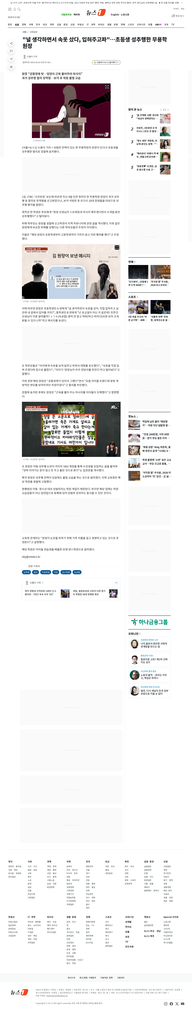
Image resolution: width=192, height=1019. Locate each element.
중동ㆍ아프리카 (72, 880)
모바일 (30, 929)
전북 (88, 890)
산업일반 (167, 866)
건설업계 (12, 936)
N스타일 (89, 942)
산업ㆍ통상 (51, 873)
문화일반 (70, 936)
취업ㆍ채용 (168, 901)
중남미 (69, 884)
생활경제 (167, 887)
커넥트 (176, 9)
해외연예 (89, 936)
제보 (182, 9)
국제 (68, 861)
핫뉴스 (132, 416)
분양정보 (12, 929)
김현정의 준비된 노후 (149, 640)
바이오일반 (51, 932)
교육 (29, 873)
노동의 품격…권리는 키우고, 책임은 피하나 (154, 676)
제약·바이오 (52, 925)
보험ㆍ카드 (148, 877)
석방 (56, 572)
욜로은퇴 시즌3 (147, 655)
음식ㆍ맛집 (71, 963)
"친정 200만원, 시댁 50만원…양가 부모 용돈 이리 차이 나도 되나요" (156, 438)
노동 (29, 880)
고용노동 (50, 880)
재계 (165, 870)
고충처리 (120, 977)
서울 (88, 870)
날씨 (29, 887)
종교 (68, 929)
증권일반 (147, 880)
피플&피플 (70, 897)
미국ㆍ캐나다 (72, 870)
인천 (88, 877)
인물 (29, 890)
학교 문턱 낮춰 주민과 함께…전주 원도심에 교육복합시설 (111, 2)
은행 (146, 873)
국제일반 (70, 904)
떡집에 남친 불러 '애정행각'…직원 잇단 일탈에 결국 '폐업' (156, 425)
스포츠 (132, 297)
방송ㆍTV (90, 925)
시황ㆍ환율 (148, 884)
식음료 (166, 894)
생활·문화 (71, 917)
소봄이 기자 (32, 56)
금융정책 (147, 870)
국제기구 (70, 894)
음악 (88, 932)
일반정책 (12, 925)
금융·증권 (149, 861)
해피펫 (77, 14)
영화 (88, 929)
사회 (24, 32)
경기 (88, 873)
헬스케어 (50, 929)
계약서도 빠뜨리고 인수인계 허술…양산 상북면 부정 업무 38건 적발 (53, 2)
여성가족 (31, 894)
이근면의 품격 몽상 (148, 671)
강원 (88, 880)
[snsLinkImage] (165, 1003)
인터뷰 (88, 939)
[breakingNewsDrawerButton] (14, 9)
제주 (88, 908)
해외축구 (109, 932)
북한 (127, 861)
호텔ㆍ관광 (168, 897)
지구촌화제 (71, 901)
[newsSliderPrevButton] (161, 109)
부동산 (11, 917)
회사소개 (71, 977)
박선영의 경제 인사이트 (150, 687)
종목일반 (109, 946)
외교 (107, 861)
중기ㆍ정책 (168, 880)
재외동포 (109, 873)
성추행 (26, 572)
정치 (10, 861)
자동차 (166, 877)
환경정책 (50, 887)
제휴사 (147, 917)
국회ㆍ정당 (13, 870)
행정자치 (89, 866)
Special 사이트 (171, 917)
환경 (29, 884)
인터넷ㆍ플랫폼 (34, 922)
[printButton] (11, 67)
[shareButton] (11, 43)
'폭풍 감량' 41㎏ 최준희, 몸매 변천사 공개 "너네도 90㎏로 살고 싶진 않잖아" (156, 451)
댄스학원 (66, 572)
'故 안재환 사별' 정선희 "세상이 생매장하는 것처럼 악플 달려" (147, 118)
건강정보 (70, 942)
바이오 (50, 917)
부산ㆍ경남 (90, 901)
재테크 (147, 887)
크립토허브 (66, 14)
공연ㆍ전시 (71, 922)
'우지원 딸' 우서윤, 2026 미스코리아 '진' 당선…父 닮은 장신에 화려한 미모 (156, 476)
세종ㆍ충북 (90, 884)
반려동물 (70, 956)
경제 (49, 861)
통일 (107, 870)
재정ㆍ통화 (51, 870)
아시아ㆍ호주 (72, 873)
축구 (107, 929)
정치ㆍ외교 (129, 866)
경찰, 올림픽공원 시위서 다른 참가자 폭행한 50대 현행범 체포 (89, 593)
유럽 (68, 877)
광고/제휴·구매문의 (88, 977)
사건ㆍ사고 (32, 866)
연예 (130, 262)
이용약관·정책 (106, 977)
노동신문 (125, 14)
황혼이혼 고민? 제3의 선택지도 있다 (154, 661)
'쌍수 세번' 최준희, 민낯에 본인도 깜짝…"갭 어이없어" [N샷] (147, 144)
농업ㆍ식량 (51, 884)
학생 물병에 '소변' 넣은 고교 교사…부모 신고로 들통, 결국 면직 (156, 463)
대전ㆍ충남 (90, 887)
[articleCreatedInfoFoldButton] (51, 62)
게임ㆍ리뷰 (32, 939)
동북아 (69, 866)
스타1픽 (166, 929)
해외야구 (109, 925)
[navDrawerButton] (10, 9)
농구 (107, 939)
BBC (146, 922)
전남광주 (89, 894)
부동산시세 (12, 932)
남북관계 (128, 884)
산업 (165, 861)
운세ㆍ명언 (71, 949)
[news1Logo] (19, 992)
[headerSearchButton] (19, 9)
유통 (165, 884)
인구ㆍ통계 (51, 877)
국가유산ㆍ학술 (72, 932)
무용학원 (46, 572)
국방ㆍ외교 (110, 866)
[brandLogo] (96, 12)
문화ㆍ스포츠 (130, 880)
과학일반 (31, 942)
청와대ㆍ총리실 (14, 866)
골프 (107, 942)
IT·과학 (31, 917)
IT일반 (30, 932)
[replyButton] (11, 51)
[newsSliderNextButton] (168, 109)
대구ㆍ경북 (90, 897)
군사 (126, 870)
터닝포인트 (168, 936)
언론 (68, 939)
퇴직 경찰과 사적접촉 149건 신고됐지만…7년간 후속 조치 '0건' (40, 593)
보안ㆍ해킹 (32, 936)
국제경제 (70, 887)
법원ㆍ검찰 (32, 870)
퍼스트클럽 (168, 942)
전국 (88, 861)
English (115, 14)
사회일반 (31, 897)
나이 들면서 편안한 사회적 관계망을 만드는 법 (154, 645)
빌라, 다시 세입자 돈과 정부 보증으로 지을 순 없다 (154, 692)
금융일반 (147, 866)
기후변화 (70, 890)
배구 (107, 936)
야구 (107, 922)
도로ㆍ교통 (71, 953)
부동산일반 (12, 922)
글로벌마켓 (148, 925)
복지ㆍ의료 (51, 922)
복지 (29, 877)
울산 (88, 904)
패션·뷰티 (167, 890)
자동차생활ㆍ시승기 (74, 960)
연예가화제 (90, 922)
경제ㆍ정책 (51, 866)
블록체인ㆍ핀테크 (151, 890)
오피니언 (133, 634)
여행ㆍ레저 (71, 946)
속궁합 (77, 572)
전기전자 (167, 873)
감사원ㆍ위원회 (14, 873)
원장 (36, 572)
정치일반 (12, 877)
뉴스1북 (166, 939)
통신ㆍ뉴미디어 (34, 925)
